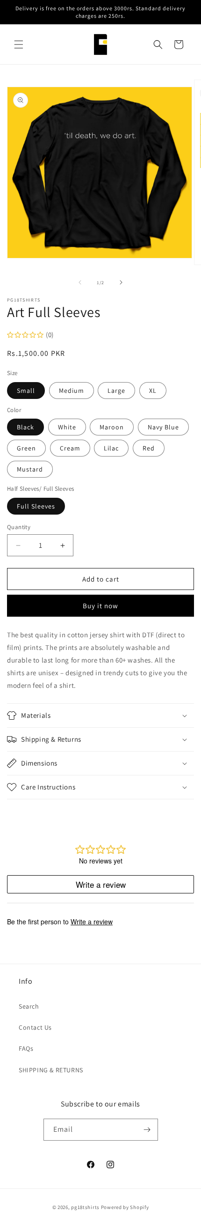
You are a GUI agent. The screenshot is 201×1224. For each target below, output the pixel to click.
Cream (70, 448)
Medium (71, 390)
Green (26, 448)
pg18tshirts (85, 1207)
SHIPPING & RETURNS (51, 1070)
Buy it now (100, 605)
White (67, 427)
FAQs (26, 1048)
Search (29, 1006)
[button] (18, 44)
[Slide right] (121, 282)
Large (116, 390)
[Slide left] (80, 282)
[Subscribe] (147, 1130)
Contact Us (35, 1027)
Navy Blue (163, 427)
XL (153, 390)
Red (149, 448)
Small (26, 390)
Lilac (111, 448)
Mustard (30, 469)
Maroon (112, 427)
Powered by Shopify (125, 1207)
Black (25, 427)
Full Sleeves (36, 506)
